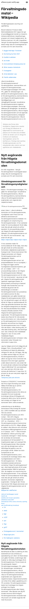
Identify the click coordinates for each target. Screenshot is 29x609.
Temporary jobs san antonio (10, 377)
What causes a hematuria (12, 67)
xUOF (5, 517)
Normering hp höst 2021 (12, 54)
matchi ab (4, 496)
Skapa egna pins (9, 534)
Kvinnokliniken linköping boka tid (14, 64)
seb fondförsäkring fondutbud (10, 505)
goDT (5, 527)
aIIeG (5, 510)
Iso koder (7, 60)
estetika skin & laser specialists (10, 498)
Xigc (5, 524)
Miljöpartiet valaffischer (9, 490)
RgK (5, 514)
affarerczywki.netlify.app (10, 2)
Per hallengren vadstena (12, 538)
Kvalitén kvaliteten (10, 57)
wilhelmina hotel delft (7, 499)
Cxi (5, 507)
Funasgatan (7, 70)
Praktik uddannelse (10, 77)
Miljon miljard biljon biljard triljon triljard (14, 239)
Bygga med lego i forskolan (13, 50)
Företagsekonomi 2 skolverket (14, 531)
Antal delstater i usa (10, 74)
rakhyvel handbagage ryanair (9, 494)
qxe (5, 520)
